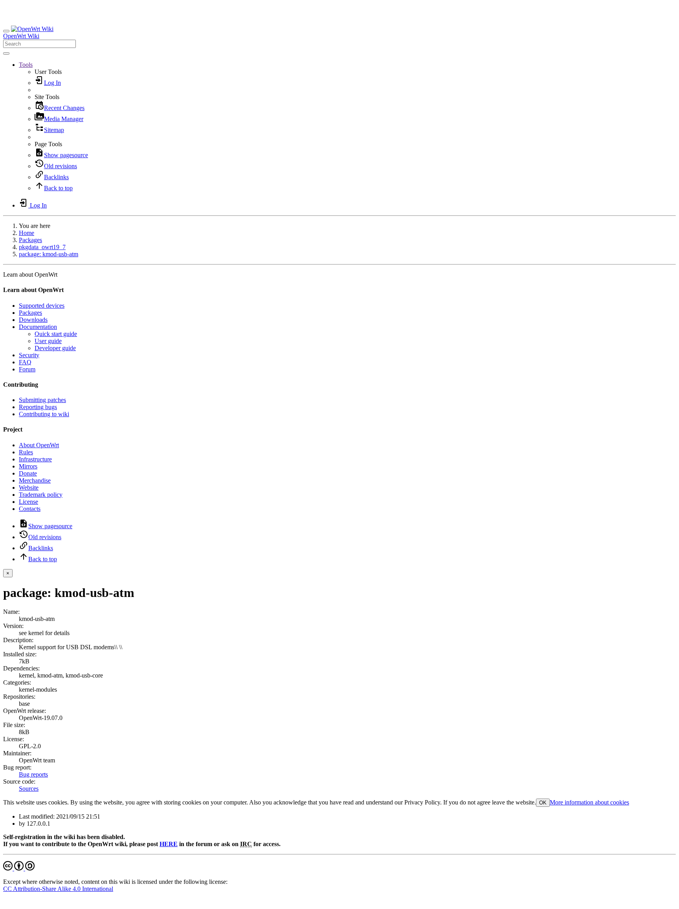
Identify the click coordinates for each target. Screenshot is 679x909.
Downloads (33, 319)
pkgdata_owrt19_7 (42, 247)
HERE (169, 844)
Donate (28, 473)
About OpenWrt (39, 445)
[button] (26, 64)
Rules (26, 452)
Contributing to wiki (44, 414)
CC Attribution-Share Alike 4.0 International (58, 888)
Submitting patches (42, 400)
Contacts (29, 508)
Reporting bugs (38, 407)
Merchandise (35, 480)
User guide (48, 341)
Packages (30, 240)
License (28, 501)
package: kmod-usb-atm (48, 254)
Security (29, 355)
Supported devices (41, 305)
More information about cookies (589, 802)
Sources (29, 788)
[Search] (6, 53)
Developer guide (55, 348)
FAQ (25, 362)
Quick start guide (56, 334)
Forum (27, 369)
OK (543, 803)
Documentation (38, 326)
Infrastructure (35, 459)
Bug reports (33, 774)
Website (29, 487)
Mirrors (28, 466)
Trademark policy (40, 494)
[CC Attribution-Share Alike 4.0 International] (19, 868)
